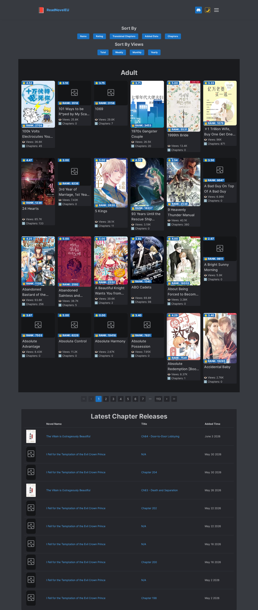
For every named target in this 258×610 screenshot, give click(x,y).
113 (158, 399)
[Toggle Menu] (216, 10)
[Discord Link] (198, 10)
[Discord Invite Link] (198, 10)
